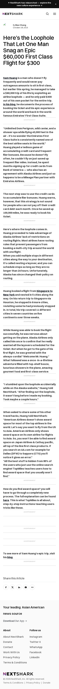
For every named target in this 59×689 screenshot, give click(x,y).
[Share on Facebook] (5, 587)
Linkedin (34, 657)
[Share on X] (12, 587)
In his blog (9, 104)
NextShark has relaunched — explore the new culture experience (29, 4)
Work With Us (11, 652)
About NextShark (13, 636)
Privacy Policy (11, 657)
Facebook (36, 652)
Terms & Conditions (15, 662)
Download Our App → (15, 620)
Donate (7, 641)
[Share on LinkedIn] (19, 587)
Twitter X (35, 641)
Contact (8, 647)
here (6, 500)
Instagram (36, 636)
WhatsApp (36, 647)
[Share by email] (25, 587)
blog (10, 557)
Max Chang (20, 25)
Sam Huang (10, 77)
